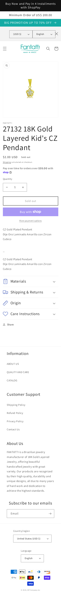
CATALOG (12, 380)
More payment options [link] (30, 220)
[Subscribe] (50, 513)
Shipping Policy (16, 404)
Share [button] (10, 324)
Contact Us (13, 429)
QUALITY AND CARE (18, 372)
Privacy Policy (15, 421)
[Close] (56, 34)
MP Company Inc (33, 590)
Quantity (7, 178)
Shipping (7, 162)
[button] (5, 49)
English (40, 34)
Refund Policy (15, 413)
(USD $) (17, 34)
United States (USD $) (28, 538)
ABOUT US (13, 363)
